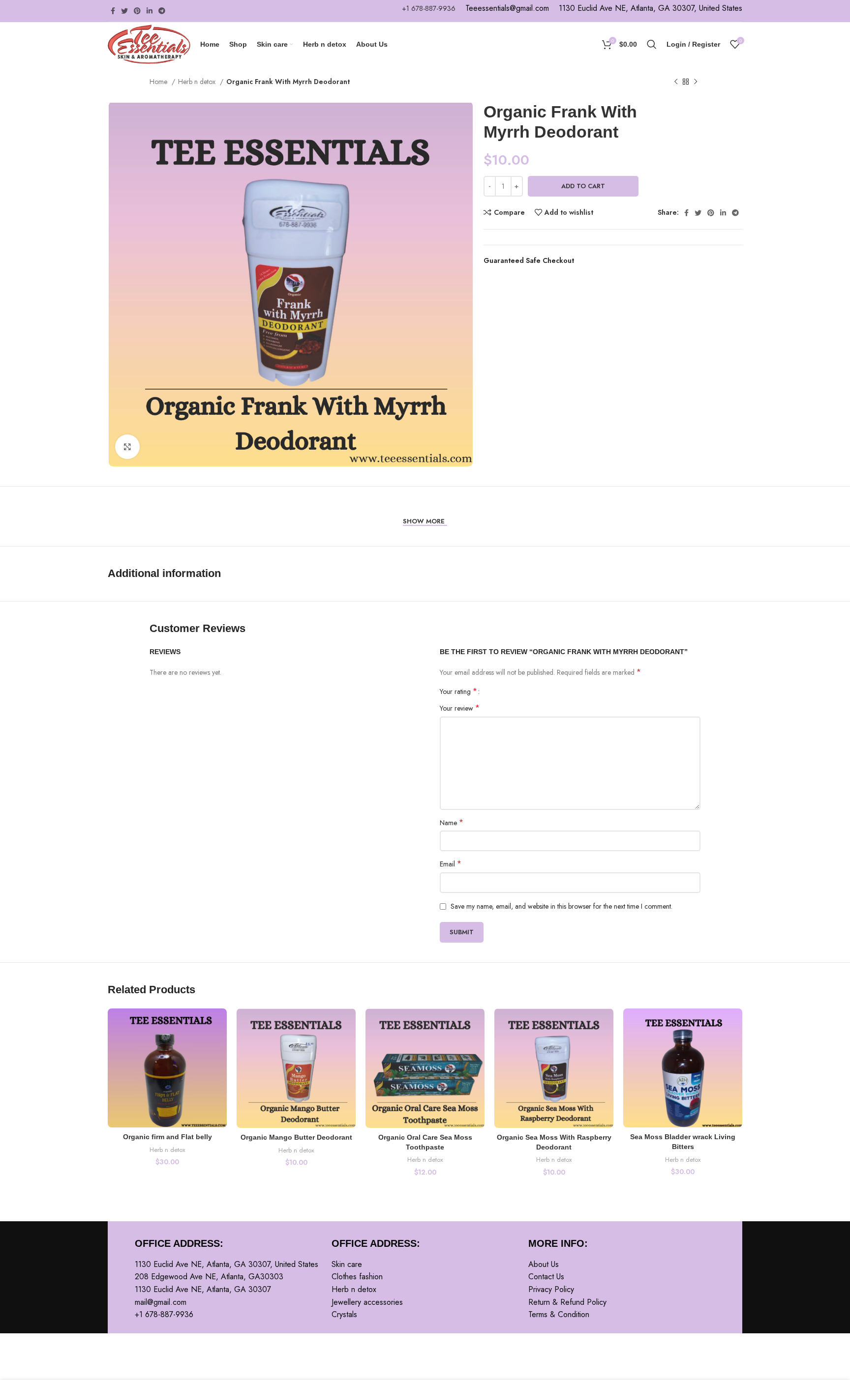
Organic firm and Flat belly (167, 1137)
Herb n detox (197, 81)
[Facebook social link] (113, 10)
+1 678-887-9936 (428, 8)
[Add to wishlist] (219, 1069)
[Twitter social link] (124, 10)
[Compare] (219, 1024)
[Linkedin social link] (149, 10)
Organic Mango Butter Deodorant (296, 1137)
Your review (460, 708)
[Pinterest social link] (137, 10)
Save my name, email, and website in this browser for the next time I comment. (561, 906)
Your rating (458, 691)
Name (451, 822)
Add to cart (583, 186)
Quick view (219, 1046)
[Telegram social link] (161, 10)
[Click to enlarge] (127, 446)
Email (450, 864)
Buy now (693, 186)
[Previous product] (676, 82)
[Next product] (695, 82)
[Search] (652, 44)
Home (159, 81)
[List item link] (425, 1264)
